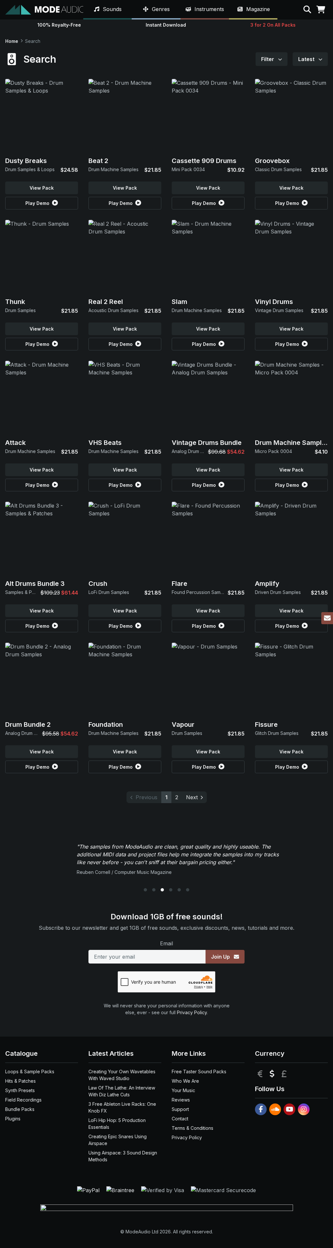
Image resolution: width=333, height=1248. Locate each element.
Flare (179, 583)
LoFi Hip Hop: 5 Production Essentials (117, 1123)
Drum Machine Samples (292, 443)
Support (180, 1109)
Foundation (105, 724)
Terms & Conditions (192, 1128)
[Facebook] (261, 1109)
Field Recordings (23, 1100)
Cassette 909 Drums (204, 161)
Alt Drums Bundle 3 (35, 583)
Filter (268, 59)
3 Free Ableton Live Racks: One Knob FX (122, 1107)
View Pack (42, 188)
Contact (180, 1118)
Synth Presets (20, 1090)
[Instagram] (304, 1109)
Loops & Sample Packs (29, 1071)
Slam (179, 302)
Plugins (12, 1118)
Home (11, 41)
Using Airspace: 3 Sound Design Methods (122, 1156)
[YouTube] (289, 1109)
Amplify (267, 583)
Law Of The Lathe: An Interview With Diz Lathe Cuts (121, 1091)
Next (192, 797)
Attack (15, 443)
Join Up (221, 956)
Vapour (183, 724)
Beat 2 (98, 161)
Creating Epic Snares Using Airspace (117, 1140)
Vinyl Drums (274, 302)
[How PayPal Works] (89, 1190)
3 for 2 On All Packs (273, 25)
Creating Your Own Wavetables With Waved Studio (121, 1075)
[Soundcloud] (275, 1109)
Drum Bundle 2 (28, 724)
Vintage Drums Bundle (207, 443)
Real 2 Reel (105, 302)
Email (166, 943)
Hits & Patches (20, 1081)
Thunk (15, 302)
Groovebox (272, 161)
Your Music (183, 1090)
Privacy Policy (192, 1012)
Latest (307, 59)
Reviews (181, 1100)
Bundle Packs (19, 1109)
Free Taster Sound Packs (199, 1071)
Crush (97, 583)
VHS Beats (105, 443)
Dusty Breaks (26, 161)
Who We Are (185, 1081)
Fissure (266, 724)
